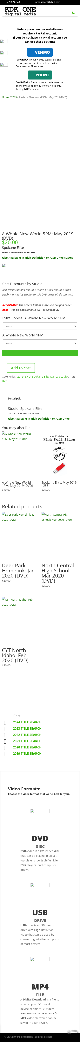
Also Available (12, 257)
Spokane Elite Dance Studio (50, 376)
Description (15, 398)
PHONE (43, 75)
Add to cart (21, 368)
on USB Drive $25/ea (59, 257)
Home (5, 97)
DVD (27, 376)
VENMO (42, 52)
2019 (14, 97)
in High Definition (34, 257)
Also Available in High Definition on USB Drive (39, 418)
